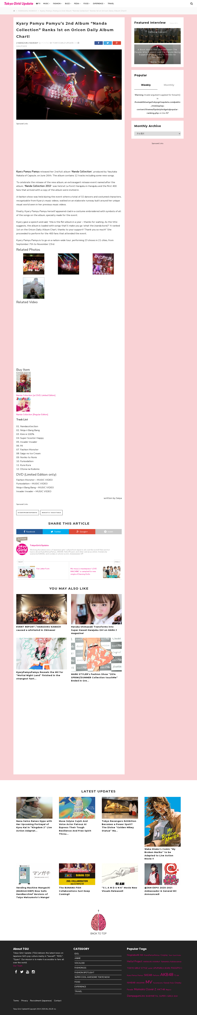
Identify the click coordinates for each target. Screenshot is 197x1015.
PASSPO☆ (176, 968)
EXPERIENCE (98, 3)
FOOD (86, 3)
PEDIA (76, 3)
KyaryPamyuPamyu (27, 512)
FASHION (57, 3)
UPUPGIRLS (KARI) (161, 968)
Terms (16, 1000)
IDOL (77, 953)
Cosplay (164, 955)
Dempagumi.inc (136, 996)
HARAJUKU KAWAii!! (28, 11)
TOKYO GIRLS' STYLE (137, 968)
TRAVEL (111, 3)
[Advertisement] (69, 145)
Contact (57, 1000)
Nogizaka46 (133, 955)
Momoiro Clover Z (145, 989)
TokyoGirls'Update (63, 43)
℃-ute (176, 975)
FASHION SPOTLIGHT (84, 972)
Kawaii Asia (169, 983)
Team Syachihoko (175, 955)
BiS (141, 955)
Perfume (156, 975)
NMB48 (131, 982)
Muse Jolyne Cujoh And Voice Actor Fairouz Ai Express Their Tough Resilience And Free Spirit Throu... (75, 827)
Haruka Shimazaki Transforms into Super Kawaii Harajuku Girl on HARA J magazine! (94, 630)
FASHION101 (80, 967)
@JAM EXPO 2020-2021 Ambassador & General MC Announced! (161, 890)
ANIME (78, 958)
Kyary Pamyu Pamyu (135, 975)
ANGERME (140, 983)
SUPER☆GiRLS (166, 996)
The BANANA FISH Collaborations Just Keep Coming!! (74, 890)
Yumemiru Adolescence (171, 961)
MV (149, 982)
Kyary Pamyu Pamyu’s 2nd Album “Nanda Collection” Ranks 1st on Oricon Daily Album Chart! (83, 11)
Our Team (17, 965)
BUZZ (67, 3)
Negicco (168, 990)
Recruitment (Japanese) (41, 1000)
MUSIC (46, 3)
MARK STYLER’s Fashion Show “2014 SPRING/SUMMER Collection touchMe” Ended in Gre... (94, 677)
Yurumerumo (158, 983)
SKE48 (148, 975)
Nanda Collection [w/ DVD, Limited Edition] (36, 395)
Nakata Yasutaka (51, 512)
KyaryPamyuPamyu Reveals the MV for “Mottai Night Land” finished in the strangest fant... (39, 675)
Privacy (24, 1000)
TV (39, 3)
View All (173, 23)
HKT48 (161, 989)
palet (150, 968)
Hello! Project (134, 961)
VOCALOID (80, 963)
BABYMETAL (152, 996)
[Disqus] (69, 728)
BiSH (176, 996)
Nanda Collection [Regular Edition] (32, 414)
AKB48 (166, 974)
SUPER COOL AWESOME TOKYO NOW (92, 977)
